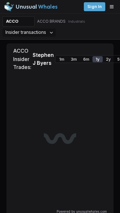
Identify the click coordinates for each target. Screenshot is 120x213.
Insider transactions (25, 32)
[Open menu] (113, 6)
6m (86, 59)
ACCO (12, 21)
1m (61, 59)
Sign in (94, 6)
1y (98, 59)
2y (108, 59)
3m (74, 59)
